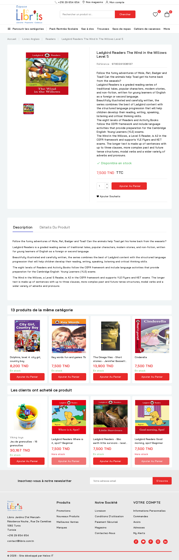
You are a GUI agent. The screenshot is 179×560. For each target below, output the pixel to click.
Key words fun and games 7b (69, 357)
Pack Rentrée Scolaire (63, 28)
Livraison (100, 510)
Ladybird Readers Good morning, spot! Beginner (149, 441)
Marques (62, 527)
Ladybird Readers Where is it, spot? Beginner (67, 441)
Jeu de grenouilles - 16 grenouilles (23, 443)
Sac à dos (87, 28)
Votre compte (147, 502)
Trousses (103, 28)
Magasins (100, 527)
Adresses (139, 527)
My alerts (139, 533)
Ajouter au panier (130, 186)
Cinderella (141, 357)
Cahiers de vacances (147, 28)
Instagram (158, 541)
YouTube (143, 541)
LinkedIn (165, 541)
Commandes (140, 516)
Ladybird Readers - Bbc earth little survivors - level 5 (109, 441)
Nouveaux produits (68, 516)
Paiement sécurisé (106, 521)
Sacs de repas (121, 28)
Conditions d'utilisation (109, 516)
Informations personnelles (149, 510)
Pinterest (150, 541)
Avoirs (137, 521)
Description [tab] (23, 227)
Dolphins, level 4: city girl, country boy (25, 359)
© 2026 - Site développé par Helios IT (30, 555)
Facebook (136, 541)
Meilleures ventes (68, 521)
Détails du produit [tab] (55, 227)
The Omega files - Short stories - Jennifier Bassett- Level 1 (109, 359)
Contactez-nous (105, 533)
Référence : (104, 64)
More (167, 28)
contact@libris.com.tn (20, 541)
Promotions (63, 510)
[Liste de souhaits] (155, 14)
